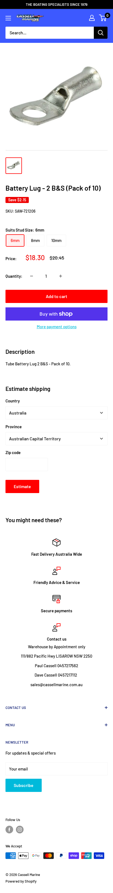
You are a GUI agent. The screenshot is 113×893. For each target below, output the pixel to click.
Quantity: (13, 276)
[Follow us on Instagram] (20, 829)
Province (13, 426)
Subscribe (23, 785)
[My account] (92, 18)
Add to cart (56, 296)
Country (12, 400)
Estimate (22, 486)
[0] (103, 18)
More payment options (57, 326)
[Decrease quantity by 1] (31, 276)
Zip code (13, 452)
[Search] (101, 33)
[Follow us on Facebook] (9, 829)
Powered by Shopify (20, 881)
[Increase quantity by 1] (60, 276)
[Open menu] (8, 18)
